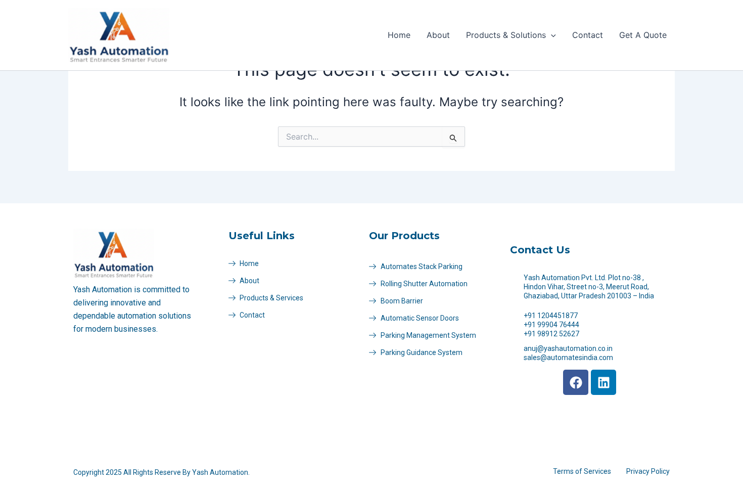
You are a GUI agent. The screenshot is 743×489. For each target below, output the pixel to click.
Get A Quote (643, 35)
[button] (551, 34)
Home (399, 35)
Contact (587, 35)
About (438, 35)
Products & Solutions (506, 35)
